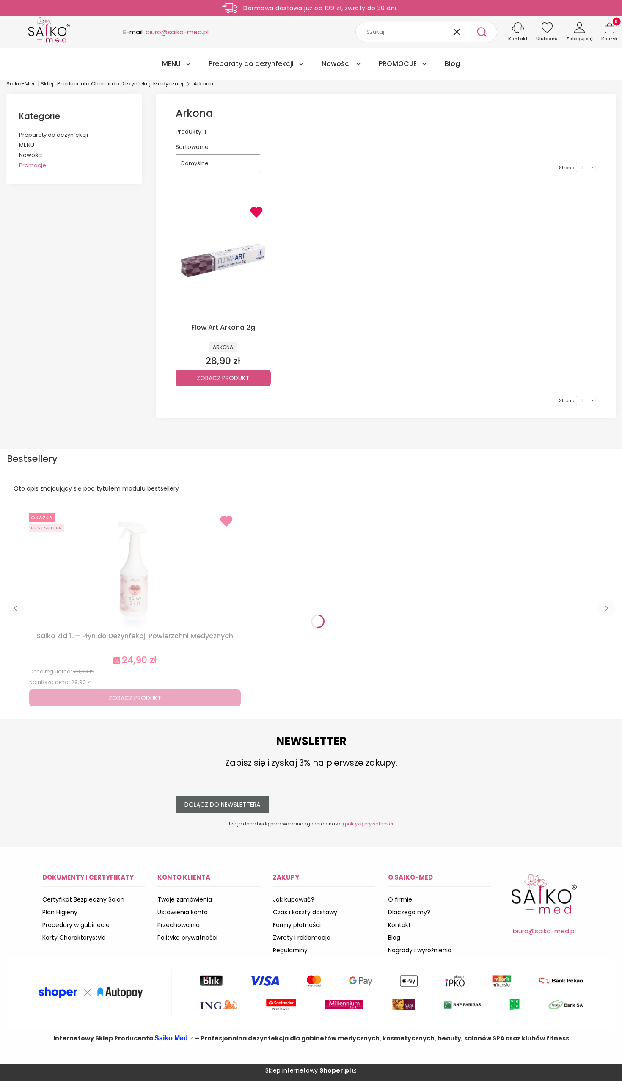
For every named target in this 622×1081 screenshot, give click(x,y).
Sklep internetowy (308, 1070)
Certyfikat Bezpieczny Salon (83, 899)
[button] (481, 32)
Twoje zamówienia (184, 899)
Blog (394, 937)
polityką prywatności (369, 823)
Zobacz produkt (223, 378)
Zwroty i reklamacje (301, 937)
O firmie (400, 899)
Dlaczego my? (409, 912)
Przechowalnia (178, 925)
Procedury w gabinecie (76, 925)
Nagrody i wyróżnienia (419, 950)
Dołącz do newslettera (222, 804)
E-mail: (166, 32)
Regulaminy (290, 950)
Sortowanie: (193, 147)
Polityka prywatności (187, 937)
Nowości (31, 155)
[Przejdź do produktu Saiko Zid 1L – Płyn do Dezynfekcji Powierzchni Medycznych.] (135, 569)
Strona (567, 167)
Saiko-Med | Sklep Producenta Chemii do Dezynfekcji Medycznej (94, 84)
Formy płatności (297, 925)
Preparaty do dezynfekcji (53, 135)
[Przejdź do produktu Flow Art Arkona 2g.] (223, 260)
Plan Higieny (59, 912)
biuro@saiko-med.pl (544, 931)
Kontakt (399, 925)
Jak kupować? (293, 899)
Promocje (32, 165)
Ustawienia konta (182, 912)
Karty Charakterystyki (73, 937)
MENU (26, 145)
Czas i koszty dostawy (305, 912)
